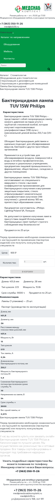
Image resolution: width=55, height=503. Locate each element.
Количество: (9, 262)
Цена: (5, 252)
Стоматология (18, 75)
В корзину (27, 271)
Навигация (6, 32)
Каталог (4, 75)
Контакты (9, 58)
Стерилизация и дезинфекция (17, 80)
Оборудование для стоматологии (18, 77)
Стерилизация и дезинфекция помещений (24, 83)
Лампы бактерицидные (13, 86)
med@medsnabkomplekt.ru (27, 493)
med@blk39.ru (11, 26)
